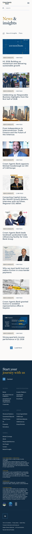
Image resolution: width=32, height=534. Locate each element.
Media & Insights (7, 449)
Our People (6, 444)
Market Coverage (7, 436)
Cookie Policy (22, 522)
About (4, 439)
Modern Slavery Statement (8, 527)
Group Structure (20, 424)
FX (3, 421)
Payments (5, 424)
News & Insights (11, 33)
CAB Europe (19, 416)
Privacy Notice (15, 522)
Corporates (6, 404)
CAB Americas (20, 421)
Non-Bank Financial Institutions (8, 395)
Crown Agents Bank (21, 414)
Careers (5, 446)
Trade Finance (6, 419)
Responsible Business (8, 441)
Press (20, 33)
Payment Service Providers (8, 529)
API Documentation (19, 527)
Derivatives (6, 427)
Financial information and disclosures (11, 525)
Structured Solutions (8, 414)
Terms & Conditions (7, 522)
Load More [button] (18, 348)
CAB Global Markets (21, 419)
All (3, 33)
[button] (28, 3)
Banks (4, 392)
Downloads (19, 398)
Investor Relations (21, 392)
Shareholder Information (19, 395)
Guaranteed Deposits (8, 416)
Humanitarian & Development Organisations (7, 400)
